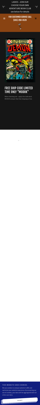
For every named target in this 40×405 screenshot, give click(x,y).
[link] (20, 26)
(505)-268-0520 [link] (20, 20)
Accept (20, 400)
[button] (5, 18)
